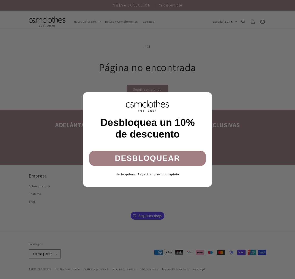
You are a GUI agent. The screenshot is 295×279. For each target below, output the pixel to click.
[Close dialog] (207, 96)
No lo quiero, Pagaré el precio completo (147, 174)
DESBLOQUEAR (147, 158)
